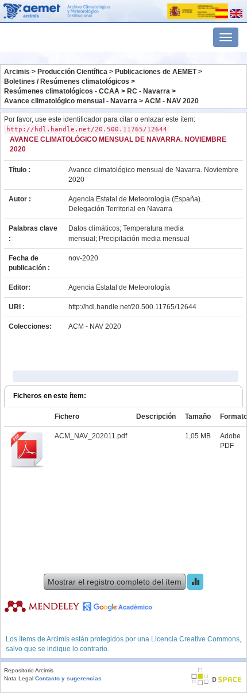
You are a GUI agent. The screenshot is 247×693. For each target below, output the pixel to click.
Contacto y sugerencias (68, 678)
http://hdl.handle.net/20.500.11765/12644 (132, 307)
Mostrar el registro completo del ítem (115, 581)
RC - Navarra (148, 91)
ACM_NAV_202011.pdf (91, 436)
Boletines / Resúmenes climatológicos (66, 81)
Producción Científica (72, 72)
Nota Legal (18, 678)
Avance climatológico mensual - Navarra (70, 101)
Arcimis (17, 72)
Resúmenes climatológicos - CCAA (61, 91)
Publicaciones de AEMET (155, 72)
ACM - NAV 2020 (172, 101)
